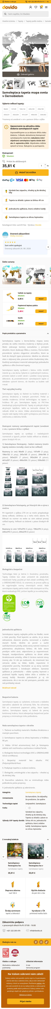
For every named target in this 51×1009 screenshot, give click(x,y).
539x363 (43, 115)
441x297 (25, 115)
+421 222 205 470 (13, 930)
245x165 (31, 109)
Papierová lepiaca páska (28, 305)
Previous (3, 856)
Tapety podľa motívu (34, 21)
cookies (39, 983)
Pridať (41, 299)
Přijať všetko (25, 1001)
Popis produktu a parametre (14, 333)
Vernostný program (33, 968)
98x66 (6, 109)
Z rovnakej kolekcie (10, 839)
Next (45, 51)
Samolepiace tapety (33, 792)
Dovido (38, 225)
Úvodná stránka (8, 21)
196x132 (22, 109)
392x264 (16, 115)
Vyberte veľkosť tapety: (13, 103)
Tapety (20, 21)
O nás (28, 965)
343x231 (6, 115)
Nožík (20, 318)
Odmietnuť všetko (25, 995)
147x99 (13, 109)
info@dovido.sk (35, 930)
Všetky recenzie (16, 236)
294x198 (41, 109)
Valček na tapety (25, 293)
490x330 (34, 115)
